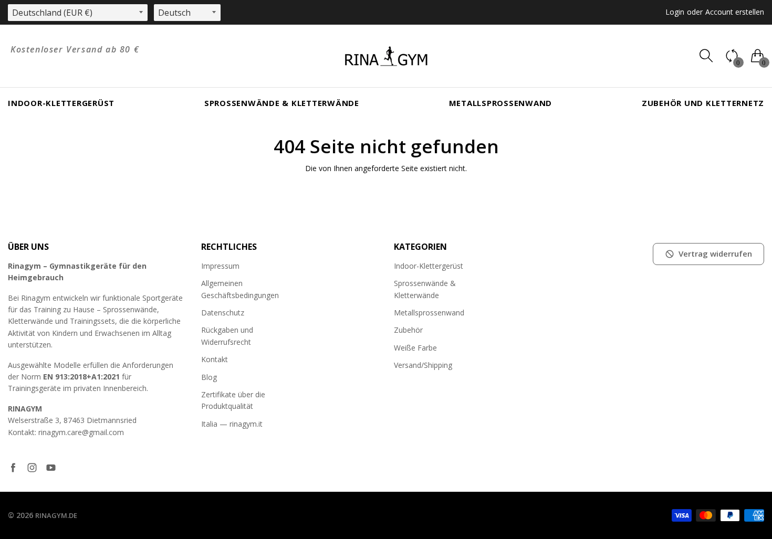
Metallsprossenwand (500, 103)
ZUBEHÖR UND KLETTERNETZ (703, 103)
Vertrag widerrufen (715, 253)
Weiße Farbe (415, 348)
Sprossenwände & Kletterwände (281, 103)
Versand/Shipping (423, 365)
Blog (209, 377)
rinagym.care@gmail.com (81, 432)
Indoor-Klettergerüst (61, 103)
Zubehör (408, 330)
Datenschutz (222, 313)
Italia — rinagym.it (232, 424)
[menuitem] (61, 103)
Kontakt (214, 359)
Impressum (220, 266)
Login (674, 12)
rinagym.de (56, 515)
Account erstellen (734, 12)
